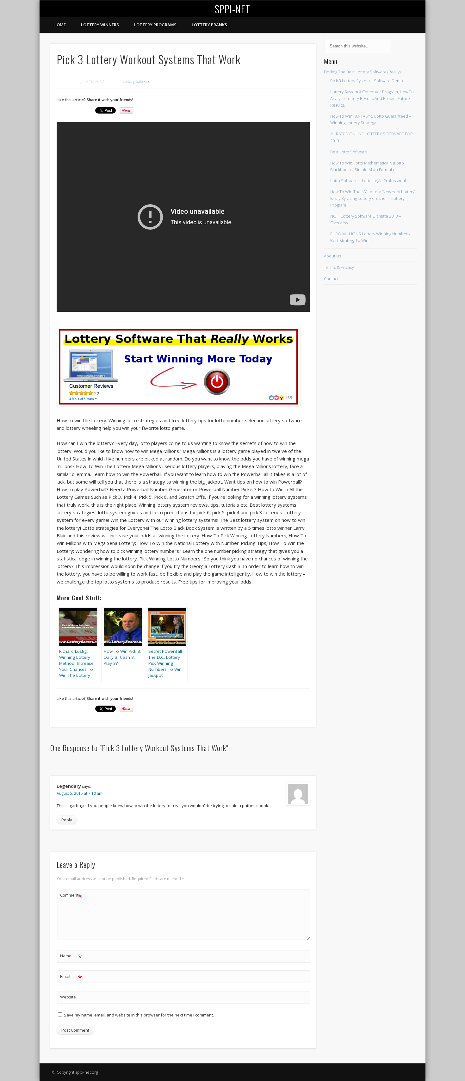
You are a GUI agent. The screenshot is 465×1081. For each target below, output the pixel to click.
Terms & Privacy (339, 267)
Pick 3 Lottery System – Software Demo (366, 80)
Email (71, 977)
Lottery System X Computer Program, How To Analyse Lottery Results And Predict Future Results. (372, 98)
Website (68, 997)
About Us (332, 256)
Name (71, 956)
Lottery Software (137, 81)
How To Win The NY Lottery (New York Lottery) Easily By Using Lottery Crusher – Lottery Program (372, 198)
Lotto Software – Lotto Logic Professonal (368, 180)
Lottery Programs (155, 25)
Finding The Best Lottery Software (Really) (362, 72)
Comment (71, 896)
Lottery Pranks (209, 25)
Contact (331, 278)
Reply (66, 820)
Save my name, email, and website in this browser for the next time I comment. (139, 1015)
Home (59, 25)
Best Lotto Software (348, 152)
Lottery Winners (100, 25)
